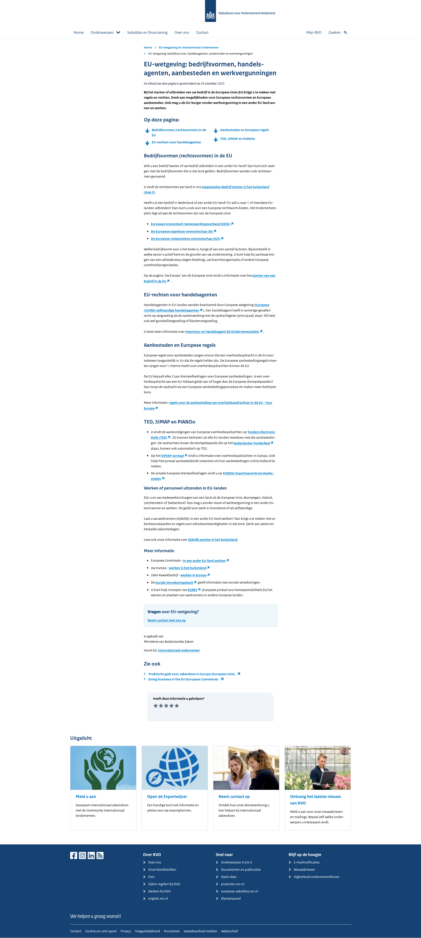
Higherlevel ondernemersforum (316, 877)
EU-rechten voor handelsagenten (177, 142)
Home (79, 32)
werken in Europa (193, 575)
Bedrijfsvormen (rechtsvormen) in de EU (179, 132)
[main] (210, 441)
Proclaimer (172, 931)
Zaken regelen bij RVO (164, 884)
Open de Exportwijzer (167, 796)
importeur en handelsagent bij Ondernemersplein (222, 331)
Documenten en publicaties (241, 869)
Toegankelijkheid (147, 931)
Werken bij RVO (159, 891)
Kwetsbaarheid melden (200, 931)
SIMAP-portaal (172, 456)
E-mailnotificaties (306, 862)
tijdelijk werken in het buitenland (212, 540)
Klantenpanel (231, 898)
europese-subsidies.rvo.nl (239, 891)
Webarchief (229, 931)
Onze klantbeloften (162, 869)
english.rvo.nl (158, 898)
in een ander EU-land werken (204, 561)
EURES (192, 590)
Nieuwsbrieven (304, 869)
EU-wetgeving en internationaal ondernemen (189, 47)
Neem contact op (234, 796)
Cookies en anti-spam (101, 931)
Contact (202, 32)
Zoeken (334, 32)
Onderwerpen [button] (102, 32)
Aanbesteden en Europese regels (245, 130)
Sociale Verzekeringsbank (174, 582)
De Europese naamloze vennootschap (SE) (182, 231)
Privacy (126, 931)
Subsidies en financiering (147, 32)
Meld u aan (86, 796)
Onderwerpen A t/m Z (236, 862)
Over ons (182, 32)
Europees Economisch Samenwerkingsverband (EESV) (190, 224)
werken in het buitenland (187, 568)
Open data (228, 877)
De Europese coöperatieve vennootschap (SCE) (185, 239)
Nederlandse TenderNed (252, 443)
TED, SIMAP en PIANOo (238, 139)
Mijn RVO (313, 32)
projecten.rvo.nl (232, 884)
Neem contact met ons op (167, 620)
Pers (151, 877)
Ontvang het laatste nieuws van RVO (315, 800)
